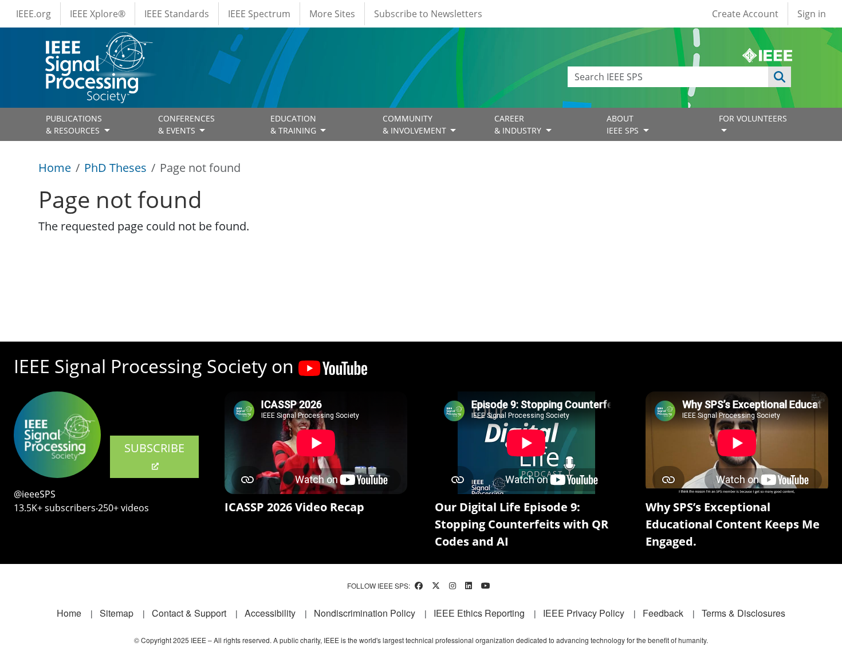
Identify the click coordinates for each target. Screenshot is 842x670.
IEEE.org (33, 13)
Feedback (663, 613)
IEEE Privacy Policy (583, 613)
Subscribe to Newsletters (428, 13)
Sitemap (116, 613)
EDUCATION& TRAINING (294, 124)
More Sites (332, 13)
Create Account (745, 13)
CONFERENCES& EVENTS (186, 124)
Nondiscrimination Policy (364, 613)
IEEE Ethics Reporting (479, 613)
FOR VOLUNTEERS (753, 118)
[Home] (98, 42)
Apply (779, 76)
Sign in (811, 13)
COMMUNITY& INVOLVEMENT (415, 124)
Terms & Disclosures (743, 613)
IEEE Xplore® (97, 13)
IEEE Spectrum (259, 13)
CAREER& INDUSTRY (519, 124)
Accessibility (270, 613)
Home (54, 167)
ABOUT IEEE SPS (624, 124)
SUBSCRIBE (154, 448)
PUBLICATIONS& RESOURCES (74, 124)
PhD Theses (115, 167)
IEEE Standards (176, 13)
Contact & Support (189, 613)
